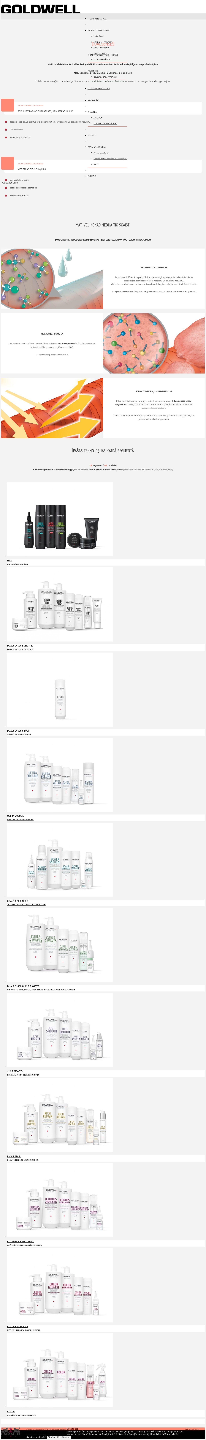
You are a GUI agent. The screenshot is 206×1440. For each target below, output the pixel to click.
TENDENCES (93, 71)
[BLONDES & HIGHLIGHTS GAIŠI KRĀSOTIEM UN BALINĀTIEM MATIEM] (60, 1236)
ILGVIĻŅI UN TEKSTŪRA (103, 42)
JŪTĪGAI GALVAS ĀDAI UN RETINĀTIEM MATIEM (26, 903)
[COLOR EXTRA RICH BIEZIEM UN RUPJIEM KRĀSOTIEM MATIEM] (60, 1321)
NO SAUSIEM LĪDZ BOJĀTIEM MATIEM (22, 1158)
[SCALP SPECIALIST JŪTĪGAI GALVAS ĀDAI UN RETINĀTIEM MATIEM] (60, 895)
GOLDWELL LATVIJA (98, 19)
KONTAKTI (92, 135)
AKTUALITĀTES (94, 100)
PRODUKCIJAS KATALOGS (98, 30)
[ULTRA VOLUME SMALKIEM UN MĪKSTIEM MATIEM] (60, 810)
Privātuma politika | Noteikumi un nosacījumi (46, 1432)
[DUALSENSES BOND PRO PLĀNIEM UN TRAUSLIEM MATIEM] (60, 640)
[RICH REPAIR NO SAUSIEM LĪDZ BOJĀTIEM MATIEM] (60, 1151)
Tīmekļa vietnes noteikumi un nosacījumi (110, 159)
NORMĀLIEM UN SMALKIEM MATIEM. (21, 1413)
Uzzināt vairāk (63, 1437)
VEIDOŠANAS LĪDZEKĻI (102, 59)
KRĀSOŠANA (98, 36)
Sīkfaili (96, 164)
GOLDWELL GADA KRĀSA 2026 (105, 77)
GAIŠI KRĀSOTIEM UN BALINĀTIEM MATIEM (24, 1243)
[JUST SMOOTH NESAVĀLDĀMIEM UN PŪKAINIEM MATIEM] (60, 1066)
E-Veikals (92, 176)
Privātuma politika (97, 147)
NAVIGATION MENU (9, 183)
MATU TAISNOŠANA (101, 48)
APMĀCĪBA (92, 112)
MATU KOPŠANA (100, 54)
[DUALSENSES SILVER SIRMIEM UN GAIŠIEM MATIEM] (60, 725)
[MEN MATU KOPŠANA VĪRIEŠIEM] (60, 555)
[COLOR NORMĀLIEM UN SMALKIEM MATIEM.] (60, 1406)
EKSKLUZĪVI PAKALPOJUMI (99, 89)
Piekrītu (51, 1437)
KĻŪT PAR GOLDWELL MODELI (105, 124)
